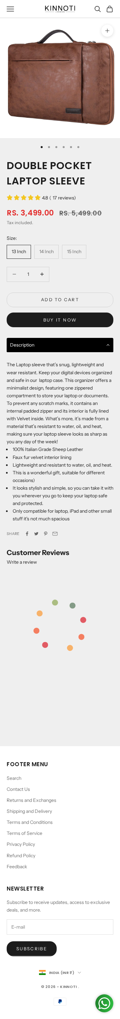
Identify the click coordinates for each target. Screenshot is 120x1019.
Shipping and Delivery (29, 811)
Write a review (22, 562)
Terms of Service (24, 833)
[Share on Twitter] (36, 533)
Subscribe (31, 948)
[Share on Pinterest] (45, 533)
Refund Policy (21, 856)
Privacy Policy (21, 844)
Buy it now (60, 320)
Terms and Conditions (30, 822)
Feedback (17, 867)
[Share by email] (55, 533)
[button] (60, 345)
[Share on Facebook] (27, 533)
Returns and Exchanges (31, 800)
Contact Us (18, 789)
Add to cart (60, 299)
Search (14, 778)
